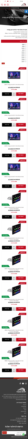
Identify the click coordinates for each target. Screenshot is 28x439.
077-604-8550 (19, 418)
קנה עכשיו (14, 94)
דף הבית (24, 404)
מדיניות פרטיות (23, 411)
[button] (26, 11)
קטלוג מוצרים (23, 406)
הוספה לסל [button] (21, 93)
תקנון (25, 413)
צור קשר (24, 408)
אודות (25, 409)
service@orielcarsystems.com (16, 420)
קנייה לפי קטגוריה (15, 8)
